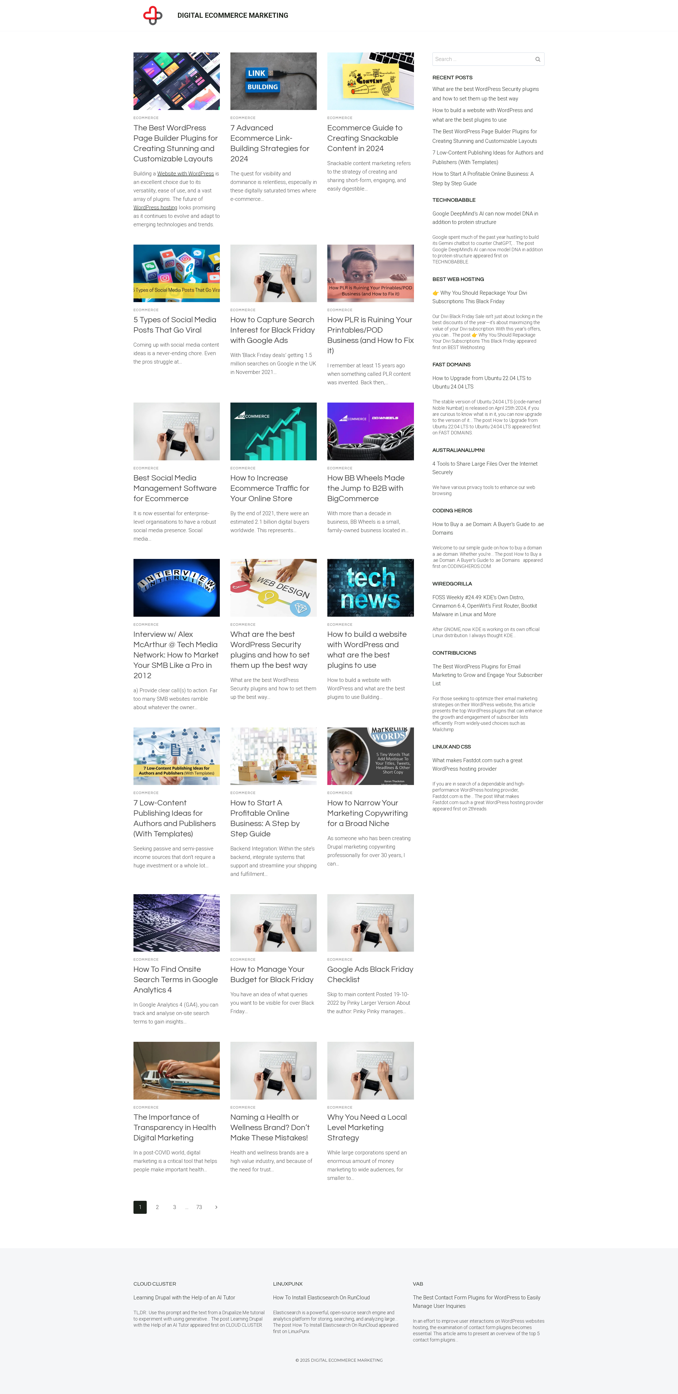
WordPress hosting (155, 207)
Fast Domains (451, 364)
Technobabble (454, 200)
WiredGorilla (452, 583)
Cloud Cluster (154, 1284)
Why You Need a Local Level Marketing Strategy (367, 1127)
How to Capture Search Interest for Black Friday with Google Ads (272, 330)
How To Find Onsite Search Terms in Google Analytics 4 (175, 979)
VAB (418, 1284)
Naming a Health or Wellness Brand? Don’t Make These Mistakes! (270, 1127)
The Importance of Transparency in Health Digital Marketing (174, 1127)
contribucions (454, 653)
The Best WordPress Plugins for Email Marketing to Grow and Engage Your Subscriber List (487, 675)
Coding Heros (452, 510)
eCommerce (146, 118)
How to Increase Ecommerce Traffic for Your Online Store (270, 488)
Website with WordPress (185, 173)
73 (199, 1207)
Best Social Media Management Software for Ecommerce (175, 488)
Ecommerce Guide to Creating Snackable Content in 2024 (365, 138)
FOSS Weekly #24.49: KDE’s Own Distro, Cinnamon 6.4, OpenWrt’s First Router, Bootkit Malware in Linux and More (484, 605)
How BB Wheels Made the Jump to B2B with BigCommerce (366, 488)
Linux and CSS (451, 746)
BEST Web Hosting (458, 279)
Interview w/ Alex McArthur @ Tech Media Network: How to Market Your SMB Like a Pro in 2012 (176, 655)
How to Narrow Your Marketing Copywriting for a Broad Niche (367, 813)
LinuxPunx (287, 1284)
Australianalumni (458, 450)
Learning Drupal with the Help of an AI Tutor (184, 1297)
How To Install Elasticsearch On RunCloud (321, 1297)
